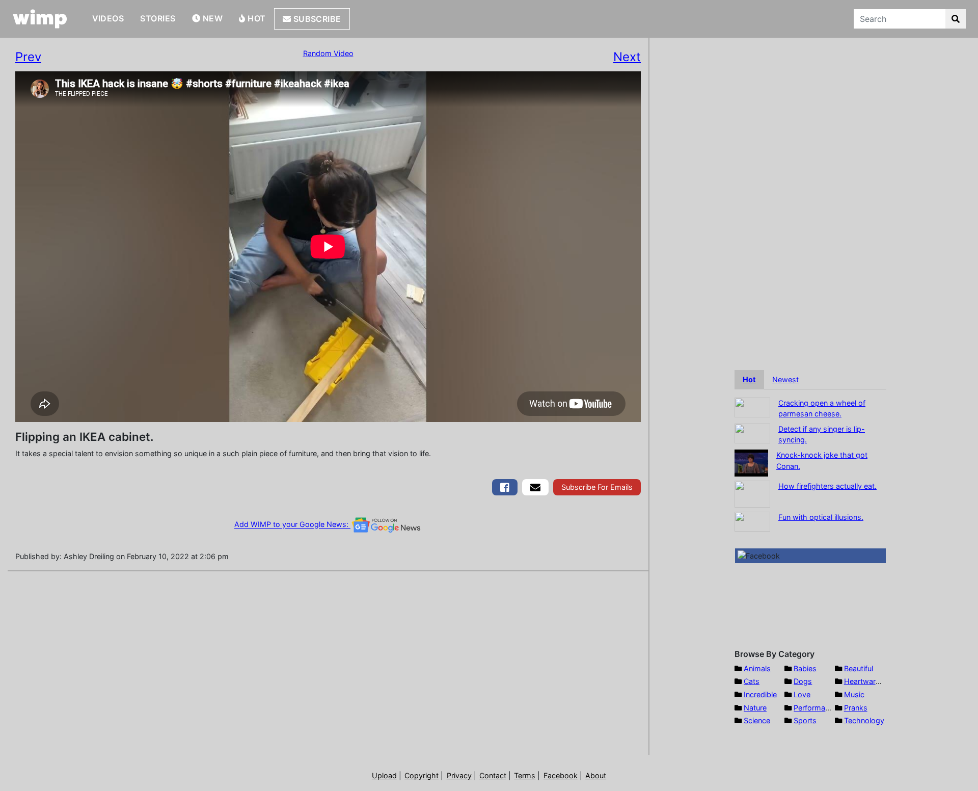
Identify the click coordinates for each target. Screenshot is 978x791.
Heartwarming (868, 681)
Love (802, 694)
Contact (492, 775)
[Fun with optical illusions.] (752, 520)
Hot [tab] (749, 379)
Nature (755, 707)
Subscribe (316, 19)
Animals (757, 668)
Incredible (760, 694)
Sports (805, 720)
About (595, 775)
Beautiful (858, 668)
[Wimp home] (40, 19)
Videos (108, 18)
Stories (157, 18)
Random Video (328, 53)
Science (757, 720)
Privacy (459, 775)
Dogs (803, 681)
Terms (524, 775)
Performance (815, 707)
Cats (751, 681)
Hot (256, 18)
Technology (864, 720)
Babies (805, 668)
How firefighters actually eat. (827, 486)
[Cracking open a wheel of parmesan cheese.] (752, 406)
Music (854, 694)
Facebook (561, 775)
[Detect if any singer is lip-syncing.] (752, 432)
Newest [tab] (785, 379)
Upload (384, 775)
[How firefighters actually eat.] (752, 493)
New (211, 18)
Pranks (855, 707)
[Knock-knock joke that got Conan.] (751, 462)
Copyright (421, 775)
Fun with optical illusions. (820, 517)
